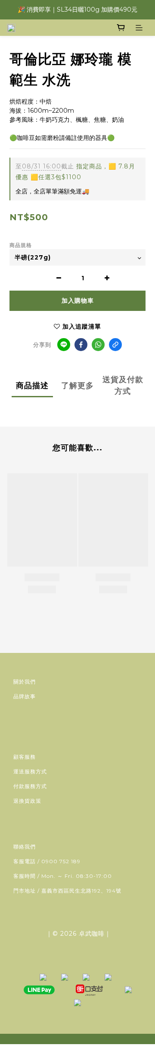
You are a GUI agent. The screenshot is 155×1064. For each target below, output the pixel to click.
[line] (63, 344)
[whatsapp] (98, 344)
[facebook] (80, 344)
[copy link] (115, 344)
